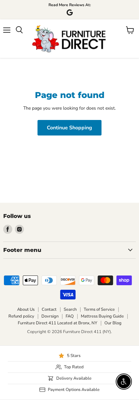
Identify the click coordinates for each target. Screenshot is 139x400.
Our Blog (113, 323)
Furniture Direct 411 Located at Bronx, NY (57, 323)
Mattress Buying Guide (102, 316)
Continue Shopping (69, 127)
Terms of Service (99, 309)
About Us (26, 309)
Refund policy (21, 316)
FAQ (70, 316)
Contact (49, 309)
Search (70, 309)
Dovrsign (50, 316)
